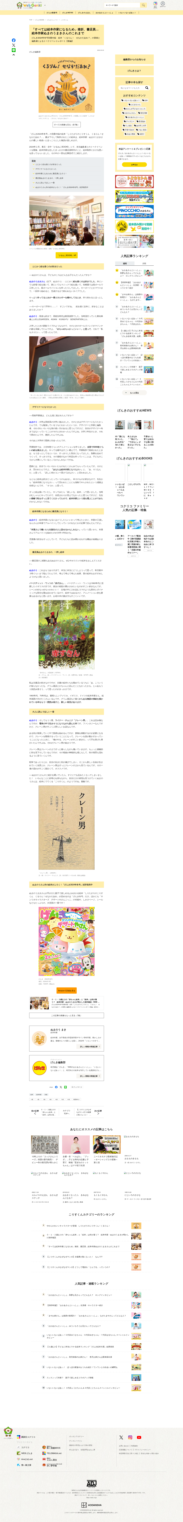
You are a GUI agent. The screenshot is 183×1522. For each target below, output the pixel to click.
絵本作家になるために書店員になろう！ (51, 173)
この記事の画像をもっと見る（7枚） (66, 1015)
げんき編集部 (34, 51)
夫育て (142, 134)
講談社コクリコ (133, 553)
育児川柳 (143, 113)
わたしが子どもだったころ (135, 109)
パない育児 (142, 130)
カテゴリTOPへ (66, 1112)
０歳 (32, 1099)
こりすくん (64, 20)
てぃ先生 (128, 125)
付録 (46, 1094)
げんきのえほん (84, 12)
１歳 (38, 1099)
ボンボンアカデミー (76, 1436)
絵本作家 (38, 1094)
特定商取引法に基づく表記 (128, 1453)
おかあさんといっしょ (105, 12)
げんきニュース (52, 20)
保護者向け (76, 1099)
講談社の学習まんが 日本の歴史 (80, 1445)
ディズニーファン (75, 1441)
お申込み (134, 164)
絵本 (31, 1094)
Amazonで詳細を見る (66, 990)
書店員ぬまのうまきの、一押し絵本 (50, 178)
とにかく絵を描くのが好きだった (48, 164)
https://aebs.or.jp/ (91, 1497)
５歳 (62, 1099)
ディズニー (130, 121)
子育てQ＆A (129, 130)
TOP (30, 20)
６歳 (68, 1099)
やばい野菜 (131, 134)
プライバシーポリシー (142, 1449)
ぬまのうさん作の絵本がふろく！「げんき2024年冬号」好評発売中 (61, 187)
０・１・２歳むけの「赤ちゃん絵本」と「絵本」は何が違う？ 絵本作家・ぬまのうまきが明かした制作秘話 (48, 1112)
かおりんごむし (130, 113)
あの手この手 (141, 125)
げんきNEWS (67, 12)
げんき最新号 (52, 12)
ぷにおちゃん (136, 104)
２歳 (44, 1099)
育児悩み (142, 121)
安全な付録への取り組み (150, 1453)
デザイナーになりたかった (45, 169)
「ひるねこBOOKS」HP (66, 255)
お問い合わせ (124, 1446)
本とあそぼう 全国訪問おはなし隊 (82, 1449)
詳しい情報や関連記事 (89, 1046)
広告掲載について (125, 1449)
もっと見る (134, 392)
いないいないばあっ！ (127, 12)
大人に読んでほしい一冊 (45, 182)
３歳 (50, 1099)
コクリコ (117, 550)
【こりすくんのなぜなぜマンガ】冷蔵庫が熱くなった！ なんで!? (83, 1112)
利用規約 (134, 1446)
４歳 (56, 1099)
